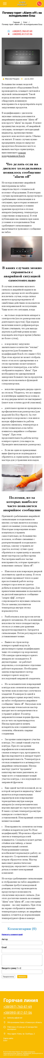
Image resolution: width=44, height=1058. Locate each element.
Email (4, 947)
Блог (5, 1040)
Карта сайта (8, 1038)
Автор (5, 939)
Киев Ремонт (22, 3)
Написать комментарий (12, 934)
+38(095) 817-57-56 (22, 34)
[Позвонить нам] (39, 3)
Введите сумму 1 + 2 (11, 968)
